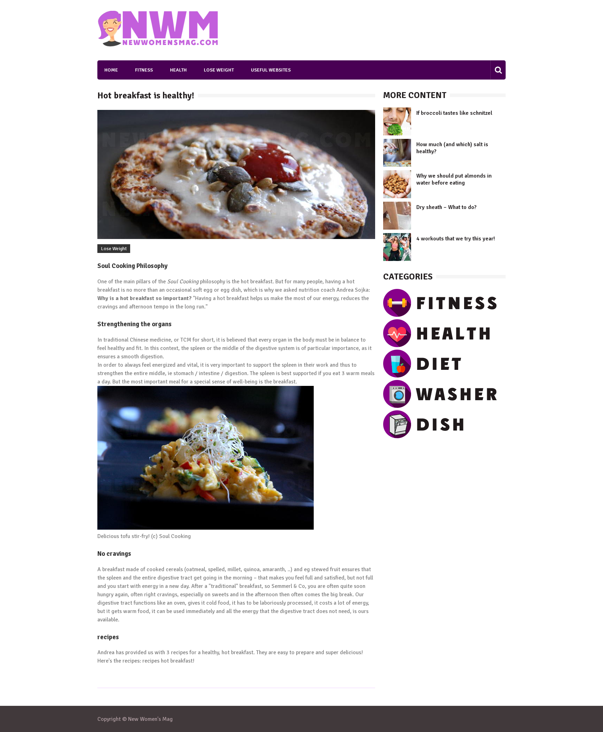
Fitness (144, 70)
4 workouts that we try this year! (455, 238)
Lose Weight (219, 70)
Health (178, 70)
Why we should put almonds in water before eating (454, 179)
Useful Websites (271, 70)
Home (111, 70)
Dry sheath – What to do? (446, 207)
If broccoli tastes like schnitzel (454, 113)
